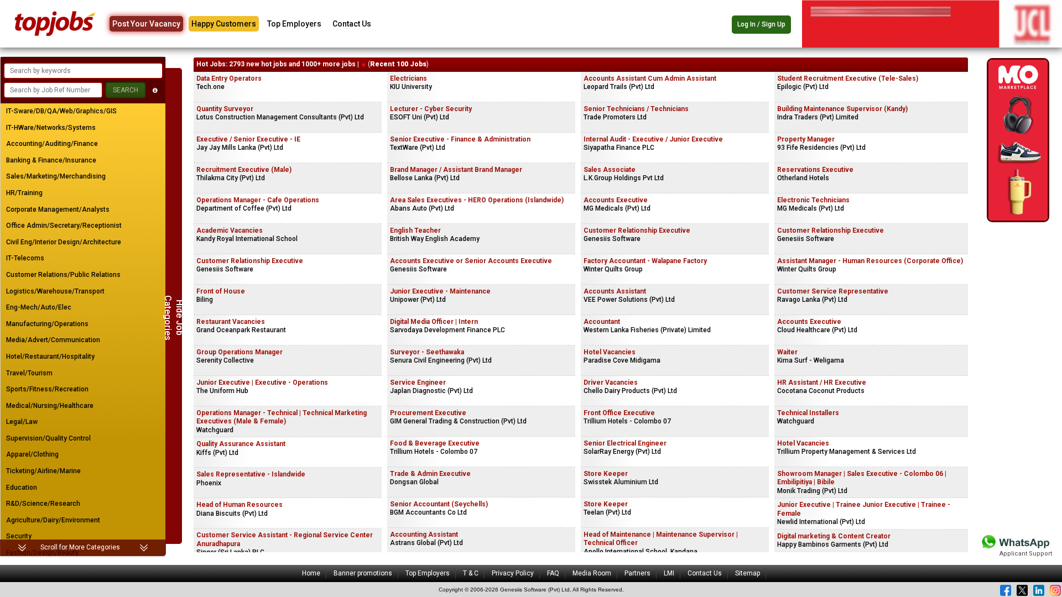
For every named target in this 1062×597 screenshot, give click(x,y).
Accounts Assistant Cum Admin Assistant (650, 78)
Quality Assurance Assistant (240, 444)
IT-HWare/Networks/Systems (51, 128)
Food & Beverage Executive (435, 443)
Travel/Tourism (29, 373)
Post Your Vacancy (146, 23)
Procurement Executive (428, 413)
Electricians (408, 78)
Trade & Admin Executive (430, 474)
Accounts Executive (616, 200)
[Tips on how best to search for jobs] (155, 90)
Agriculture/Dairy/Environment (53, 520)
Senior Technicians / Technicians (636, 109)
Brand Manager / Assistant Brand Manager (456, 170)
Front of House (220, 291)
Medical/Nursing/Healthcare (49, 406)
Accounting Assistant (424, 534)
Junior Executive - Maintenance (440, 291)
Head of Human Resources (239, 505)
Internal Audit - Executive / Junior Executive (653, 139)
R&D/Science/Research (43, 503)
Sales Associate (610, 170)
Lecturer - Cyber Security (431, 109)
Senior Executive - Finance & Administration (460, 139)
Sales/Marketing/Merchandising (56, 176)
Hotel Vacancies (610, 352)
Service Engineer (418, 382)
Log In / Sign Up (761, 24)
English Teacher (415, 230)
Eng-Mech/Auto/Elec (38, 307)
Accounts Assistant (615, 291)
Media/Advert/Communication (53, 340)
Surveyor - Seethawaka (427, 352)
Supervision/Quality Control (48, 438)
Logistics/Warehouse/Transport (55, 291)
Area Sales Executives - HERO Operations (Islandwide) (477, 200)
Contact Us (351, 23)
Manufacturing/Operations (47, 324)
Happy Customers (223, 23)
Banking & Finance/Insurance (51, 160)
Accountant (602, 322)
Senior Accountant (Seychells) (439, 504)
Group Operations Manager (239, 352)
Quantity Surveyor (224, 109)
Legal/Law (22, 422)
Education (21, 487)
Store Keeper (606, 474)
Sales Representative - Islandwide (250, 474)
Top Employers (294, 23)
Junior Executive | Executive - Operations (262, 382)
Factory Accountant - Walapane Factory (645, 261)
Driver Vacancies (611, 382)
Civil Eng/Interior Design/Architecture (63, 242)
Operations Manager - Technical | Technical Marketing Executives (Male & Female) (281, 417)
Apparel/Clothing (32, 454)
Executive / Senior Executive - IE (248, 139)
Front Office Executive (619, 413)
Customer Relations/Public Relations (63, 275)
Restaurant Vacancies (230, 322)
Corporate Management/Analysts (58, 209)
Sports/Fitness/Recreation (47, 389)
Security (19, 536)
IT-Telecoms (25, 258)
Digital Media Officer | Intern (434, 322)
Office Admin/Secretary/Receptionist (64, 225)
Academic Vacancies (229, 230)
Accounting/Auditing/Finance (52, 144)
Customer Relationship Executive (249, 261)
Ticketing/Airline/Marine (43, 471)
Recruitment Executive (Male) (243, 170)
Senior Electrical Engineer (625, 443)
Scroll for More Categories (80, 547)
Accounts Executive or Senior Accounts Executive (471, 261)
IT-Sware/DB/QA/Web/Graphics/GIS (61, 111)
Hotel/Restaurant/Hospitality (50, 356)
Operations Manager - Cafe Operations (257, 200)
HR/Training (24, 193)
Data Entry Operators (229, 78)
